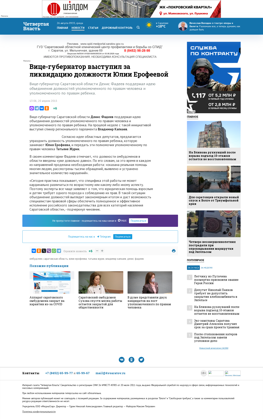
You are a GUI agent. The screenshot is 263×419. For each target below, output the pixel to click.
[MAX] (32, 108)
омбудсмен (36, 258)
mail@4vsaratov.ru (110, 373)
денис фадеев (135, 258)
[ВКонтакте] (42, 108)
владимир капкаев (116, 258)
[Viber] (49, 251)
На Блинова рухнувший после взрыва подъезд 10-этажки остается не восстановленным (216, 310)
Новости (78, 27)
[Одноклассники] (47, 108)
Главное (192, 116)
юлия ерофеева (78, 258)
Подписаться (138, 220)
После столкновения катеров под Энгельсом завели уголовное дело (215, 338)
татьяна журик (96, 258)
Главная (62, 27)
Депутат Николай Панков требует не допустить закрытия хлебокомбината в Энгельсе (215, 295)
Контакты (30, 373)
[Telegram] (37, 108)
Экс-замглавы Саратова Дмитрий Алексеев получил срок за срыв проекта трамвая (216, 324)
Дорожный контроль (117, 27)
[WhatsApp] (54, 251)
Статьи (93, 27)
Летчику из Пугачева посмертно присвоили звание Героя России (216, 280)
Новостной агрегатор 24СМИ (213, 348)
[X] (44, 251)
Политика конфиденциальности (39, 411)
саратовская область (55, 258)
